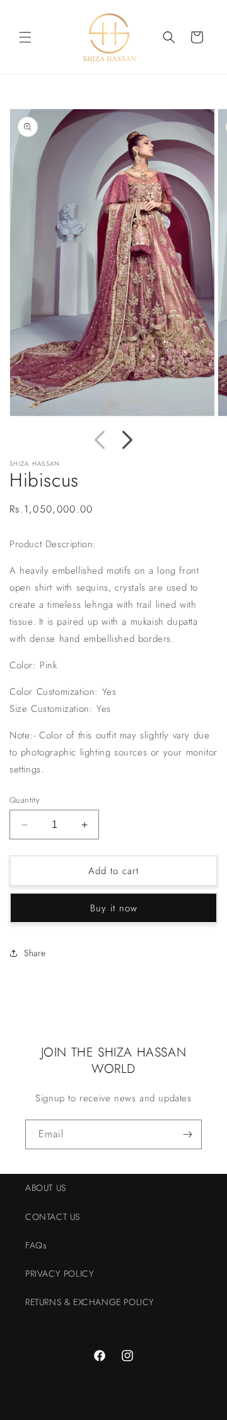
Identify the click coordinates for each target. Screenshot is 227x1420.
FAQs (36, 1245)
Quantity (24, 800)
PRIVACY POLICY (59, 1273)
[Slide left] (100, 440)
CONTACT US (52, 1216)
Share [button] (35, 953)
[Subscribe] (187, 1134)
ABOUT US (45, 1187)
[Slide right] (127, 440)
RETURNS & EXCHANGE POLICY (89, 1302)
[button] (25, 37)
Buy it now (113, 908)
